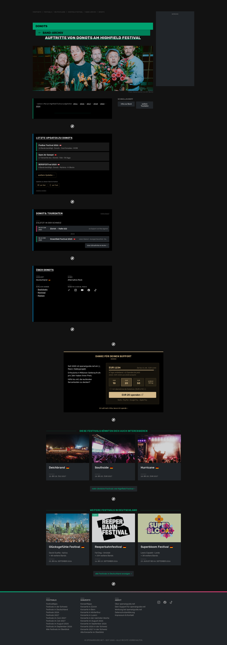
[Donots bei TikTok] (94, 290)
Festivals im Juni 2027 (56, 618)
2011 (75, 104)
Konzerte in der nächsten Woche (95, 618)
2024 (38, 106)
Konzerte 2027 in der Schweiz (94, 629)
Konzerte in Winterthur (90, 612)
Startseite (37, 12)
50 (138, 382)
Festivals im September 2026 (59, 626)
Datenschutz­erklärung (125, 612)
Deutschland (59, 12)
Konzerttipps (86, 604)
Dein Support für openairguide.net (130, 607)
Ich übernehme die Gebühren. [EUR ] (128, 389)
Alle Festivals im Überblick (57, 629)
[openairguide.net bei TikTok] (171, 602)
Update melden (41, 190)
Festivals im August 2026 (57, 624)
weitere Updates (45, 175)
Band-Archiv (90, 12)
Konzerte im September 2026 (94, 624)
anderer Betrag (150, 382)
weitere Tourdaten (144, 105)
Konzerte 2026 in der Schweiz (94, 626)
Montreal (42, 293)
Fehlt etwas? (105, 213)
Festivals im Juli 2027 (55, 621)
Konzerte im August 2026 (92, 621)
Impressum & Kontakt (124, 615)
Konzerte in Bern (88, 609)
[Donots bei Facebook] (87, 290)
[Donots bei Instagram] (74, 290)
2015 (82, 104)
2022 (102, 104)
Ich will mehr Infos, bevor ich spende (113, 408)
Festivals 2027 (52, 615)
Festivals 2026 (52, 612)
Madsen (41, 296)
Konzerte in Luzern (89, 615)
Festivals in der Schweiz (56, 607)
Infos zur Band (126, 104)
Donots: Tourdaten (49, 213)
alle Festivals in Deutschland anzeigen (112, 574)
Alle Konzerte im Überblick (92, 632)
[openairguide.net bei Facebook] (165, 602)
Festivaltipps (51, 604)
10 (114, 382)
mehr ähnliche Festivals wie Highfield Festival (112, 489)
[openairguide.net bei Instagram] (159, 602)
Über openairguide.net (125, 604)
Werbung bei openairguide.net (128, 609)
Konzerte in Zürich (89, 607)
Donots (101, 12)
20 (126, 382)
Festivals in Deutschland (57, 609)
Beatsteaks (43, 290)
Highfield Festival (75, 12)
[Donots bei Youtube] (81, 290)
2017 (89, 104)
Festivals (48, 12)
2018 (96, 104)
